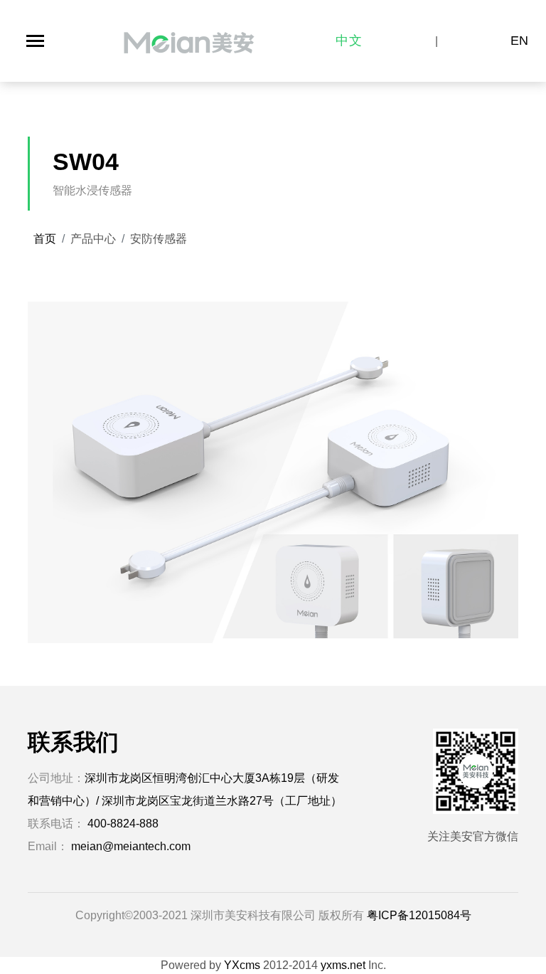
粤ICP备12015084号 (419, 915)
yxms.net (343, 965)
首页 (44, 239)
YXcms (242, 965)
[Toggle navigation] (35, 40)
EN (519, 40)
